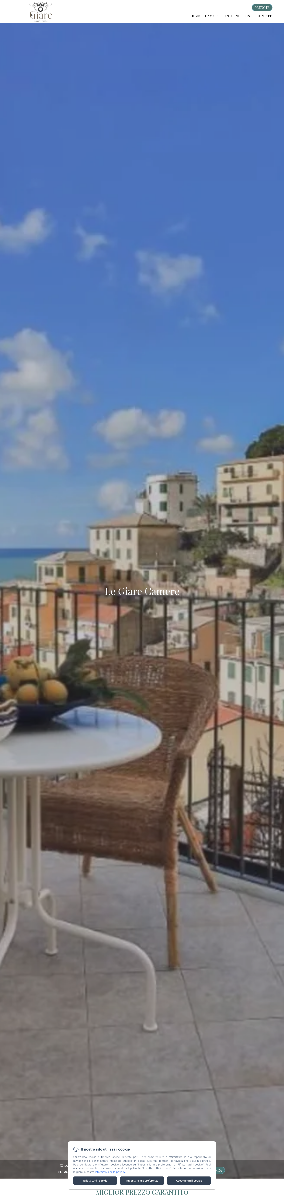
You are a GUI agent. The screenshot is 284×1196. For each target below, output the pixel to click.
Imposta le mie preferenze (142, 1180)
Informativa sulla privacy (110, 1172)
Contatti (264, 16)
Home (195, 16)
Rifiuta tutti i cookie (95, 1180)
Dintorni (231, 16)
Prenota (262, 7)
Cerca (216, 1170)
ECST (248, 16)
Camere (211, 16)
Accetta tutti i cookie (189, 1180)
